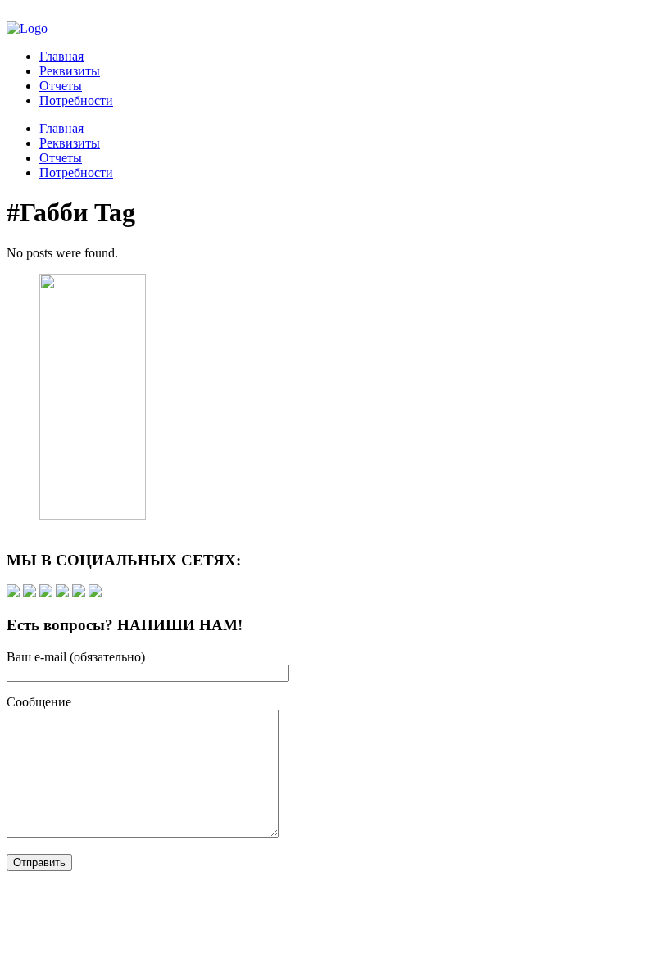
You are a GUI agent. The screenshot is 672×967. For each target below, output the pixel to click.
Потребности (76, 100)
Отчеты (60, 86)
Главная (61, 56)
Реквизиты (69, 71)
